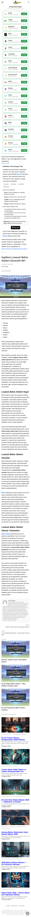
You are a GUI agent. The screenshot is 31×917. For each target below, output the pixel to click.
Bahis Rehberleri (6, 734)
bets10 (19, 174)
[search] (28, 2)
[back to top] (27, 913)
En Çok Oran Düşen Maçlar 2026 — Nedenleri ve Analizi (15, 801)
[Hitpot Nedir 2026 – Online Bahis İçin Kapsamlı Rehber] (15, 880)
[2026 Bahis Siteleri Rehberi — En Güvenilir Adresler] (15, 849)
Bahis (3, 492)
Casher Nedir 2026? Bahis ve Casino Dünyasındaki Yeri (14, 770)
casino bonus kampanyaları (19, 734)
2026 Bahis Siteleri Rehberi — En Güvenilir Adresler (14, 863)
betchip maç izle (5, 163)
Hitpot (13, 889)
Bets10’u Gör (15, 227)
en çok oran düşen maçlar (19, 796)
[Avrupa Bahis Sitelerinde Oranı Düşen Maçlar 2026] (15, 817)
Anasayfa (4, 252)
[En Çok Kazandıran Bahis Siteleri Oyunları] (15, 697)
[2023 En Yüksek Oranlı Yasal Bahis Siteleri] (15, 649)
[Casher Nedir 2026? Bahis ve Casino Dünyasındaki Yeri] (15, 756)
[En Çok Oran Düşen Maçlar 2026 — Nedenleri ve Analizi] (15, 787)
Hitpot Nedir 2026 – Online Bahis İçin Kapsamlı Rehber (15, 894)
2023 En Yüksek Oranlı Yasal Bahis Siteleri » (17, 627)
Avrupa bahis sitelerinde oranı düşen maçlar (14, 826)
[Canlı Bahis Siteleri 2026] (17, 2)
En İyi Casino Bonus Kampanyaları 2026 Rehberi (13, 739)
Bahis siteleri (6, 534)
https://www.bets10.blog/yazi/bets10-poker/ (14, 249)
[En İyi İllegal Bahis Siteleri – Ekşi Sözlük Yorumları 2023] (15, 673)
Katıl (25, 13)
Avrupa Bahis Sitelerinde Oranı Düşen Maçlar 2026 (15, 833)
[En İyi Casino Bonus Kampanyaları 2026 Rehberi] (15, 725)
